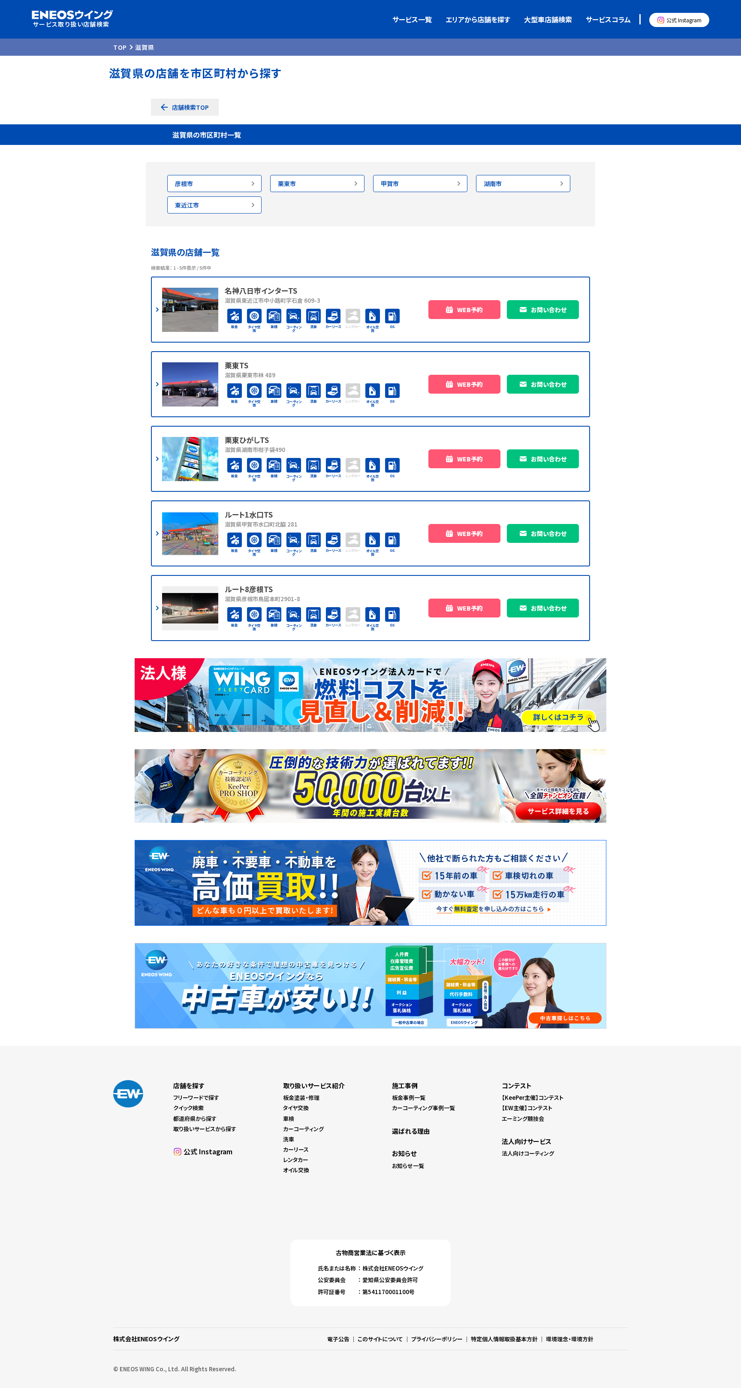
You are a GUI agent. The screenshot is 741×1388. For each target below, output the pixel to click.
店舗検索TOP (190, 107)
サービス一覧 (412, 19)
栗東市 (287, 183)
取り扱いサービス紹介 (314, 1085)
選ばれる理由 (411, 1130)
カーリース (296, 1149)
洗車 (288, 1139)
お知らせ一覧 (408, 1166)
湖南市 (493, 183)
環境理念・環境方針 (569, 1339)
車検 (288, 1118)
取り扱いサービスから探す (204, 1129)
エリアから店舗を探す (478, 19)
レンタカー (295, 1160)
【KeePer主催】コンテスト (532, 1097)
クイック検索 (188, 1108)
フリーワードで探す (196, 1097)
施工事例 (405, 1085)
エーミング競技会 (523, 1118)
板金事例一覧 (408, 1097)
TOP (120, 47)
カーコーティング (303, 1129)
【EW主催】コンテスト (527, 1108)
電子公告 (338, 1339)
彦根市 (184, 183)
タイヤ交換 (296, 1108)
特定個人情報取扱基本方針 (504, 1339)
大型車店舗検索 (548, 19)
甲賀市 (390, 183)
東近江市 (187, 205)
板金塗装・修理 (301, 1097)
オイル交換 (296, 1170)
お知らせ (404, 1153)
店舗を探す (188, 1085)
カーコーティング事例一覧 (423, 1108)
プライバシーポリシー (437, 1339)
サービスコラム (608, 19)
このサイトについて (380, 1339)
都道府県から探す (195, 1118)
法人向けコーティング (528, 1153)
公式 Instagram (684, 20)
